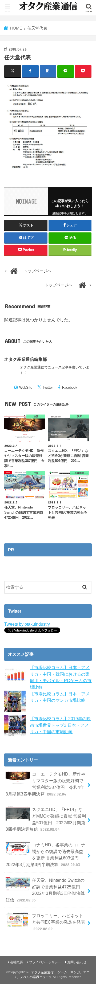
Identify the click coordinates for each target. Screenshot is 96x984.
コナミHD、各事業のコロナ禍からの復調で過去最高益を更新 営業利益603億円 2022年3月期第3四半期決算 (45, 854)
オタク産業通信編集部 (25, 359)
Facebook (69, 387)
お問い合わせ (76, 962)
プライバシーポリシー (45, 962)
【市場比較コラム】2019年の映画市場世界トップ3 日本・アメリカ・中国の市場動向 (60, 725)
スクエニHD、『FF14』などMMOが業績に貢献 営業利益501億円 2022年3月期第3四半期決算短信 (46, 819)
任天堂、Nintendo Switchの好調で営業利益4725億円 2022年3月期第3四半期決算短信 (45, 890)
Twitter (48, 387)
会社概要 (16, 962)
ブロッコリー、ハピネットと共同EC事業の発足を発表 (58, 922)
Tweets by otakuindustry (27, 624)
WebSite (25, 387)
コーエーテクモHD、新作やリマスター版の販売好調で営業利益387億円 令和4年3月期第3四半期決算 (45, 784)
